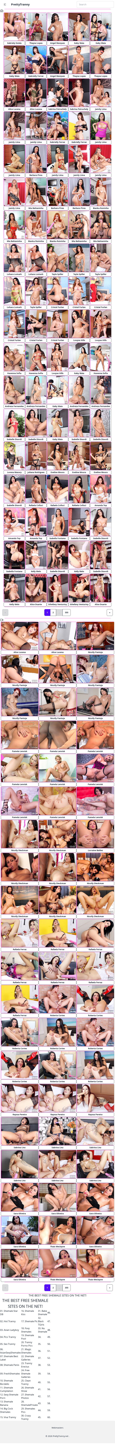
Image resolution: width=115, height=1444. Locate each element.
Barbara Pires (35, 175)
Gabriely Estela (14, 43)
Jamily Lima (100, 109)
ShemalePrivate (29, 1405)
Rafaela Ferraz (20, 949)
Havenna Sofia (14, 373)
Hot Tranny (10, 1321)
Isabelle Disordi (14, 439)
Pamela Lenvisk (19, 751)
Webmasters (57, 1427)
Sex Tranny (9, 1344)
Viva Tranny (10, 1417)
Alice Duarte (36, 604)
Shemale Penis (11, 1364)
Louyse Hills (79, 340)
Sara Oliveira (20, 1213)
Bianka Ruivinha (101, 208)
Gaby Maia (79, 43)
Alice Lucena (14, 109)
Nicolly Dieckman (19, 850)
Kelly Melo (36, 571)
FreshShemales (12, 1373)
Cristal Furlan (57, 307)
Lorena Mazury (14, 472)
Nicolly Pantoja (95, 652)
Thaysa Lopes (35, 43)
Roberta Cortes (57, 1015)
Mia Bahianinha (35, 208)
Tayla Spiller (57, 274)
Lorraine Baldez (95, 850)
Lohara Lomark (14, 274)
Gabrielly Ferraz (35, 76)
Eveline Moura (57, 472)
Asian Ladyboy (11, 1330)
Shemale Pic (31, 1321)
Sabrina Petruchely (57, 109)
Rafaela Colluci (36, 505)
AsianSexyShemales (10, 1352)
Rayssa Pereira (20, 1114)
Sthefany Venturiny (57, 604)
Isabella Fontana (57, 538)
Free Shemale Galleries (25, 1374)
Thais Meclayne (57, 1246)
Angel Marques (57, 43)
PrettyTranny (20, 4)
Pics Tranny (10, 1337)
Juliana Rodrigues (35, 472)
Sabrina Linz (20, 1147)
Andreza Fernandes (14, 406)
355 (66, 612)
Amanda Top (101, 505)
